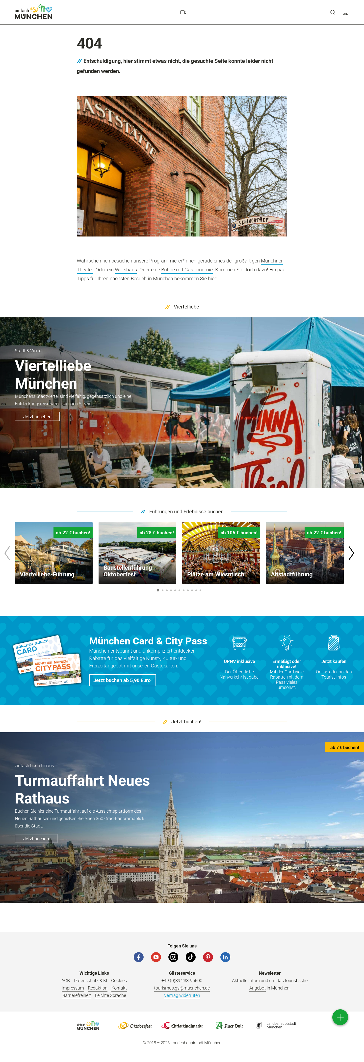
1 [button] (158, 590)
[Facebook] (139, 957)
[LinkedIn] (225, 957)
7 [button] (183, 590)
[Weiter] (351, 553)
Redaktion (97, 988)
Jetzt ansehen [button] (37, 416)
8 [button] (188, 590)
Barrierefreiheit (76, 995)
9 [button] (192, 590)
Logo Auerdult (229, 1025)
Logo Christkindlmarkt (182, 1025)
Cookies (119, 980)
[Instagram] (173, 957)
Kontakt (119, 988)
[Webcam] (183, 12)
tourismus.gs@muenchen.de (182, 988)
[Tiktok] (191, 957)
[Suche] (333, 12)
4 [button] (171, 590)
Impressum (73, 988)
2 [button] (162, 590)
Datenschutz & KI (90, 980)
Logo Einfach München (88, 1025)
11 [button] (200, 590)
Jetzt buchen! (186, 722)
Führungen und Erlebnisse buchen (186, 512)
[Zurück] (7, 553)
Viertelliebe (186, 307)
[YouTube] (156, 957)
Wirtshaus (126, 270)
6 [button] (179, 590)
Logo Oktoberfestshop (135, 1025)
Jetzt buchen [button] (36, 838)
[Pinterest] (208, 957)
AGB (65, 980)
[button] (345, 12)
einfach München (33, 12)
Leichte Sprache (110, 995)
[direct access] (340, 1017)
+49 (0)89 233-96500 (181, 980)
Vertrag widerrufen (182, 995)
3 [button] (167, 590)
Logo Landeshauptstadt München (276, 1025)
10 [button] (196, 590)
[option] (54, 553)
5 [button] (175, 590)
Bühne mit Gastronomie (187, 270)
